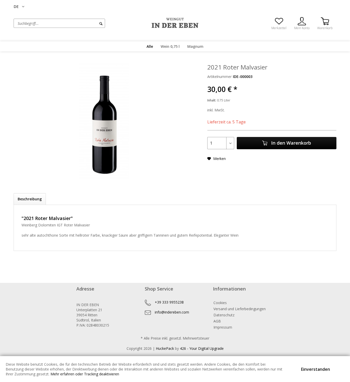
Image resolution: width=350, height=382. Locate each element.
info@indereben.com (172, 312)
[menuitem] (79, 23)
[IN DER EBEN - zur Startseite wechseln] (175, 23)
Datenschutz (223, 314)
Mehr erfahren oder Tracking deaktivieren (84, 374)
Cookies (220, 302)
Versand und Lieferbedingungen (239, 308)
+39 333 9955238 (169, 302)
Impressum (222, 327)
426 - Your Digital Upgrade (202, 348)
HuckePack (165, 348)
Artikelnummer (219, 76)
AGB (217, 321)
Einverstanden (315, 369)
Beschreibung (30, 198)
